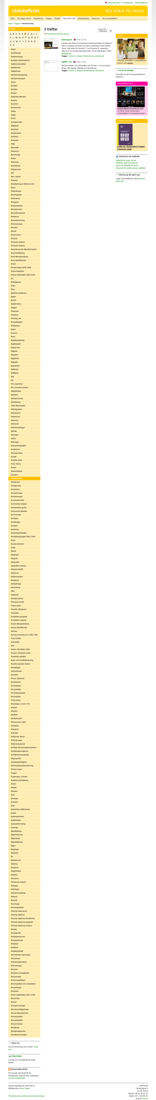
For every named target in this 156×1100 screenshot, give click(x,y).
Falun (13, 82)
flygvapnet (15, 366)
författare (14, 944)
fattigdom (15, 126)
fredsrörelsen (16, 671)
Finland (14, 238)
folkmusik (15, 424)
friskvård (14, 733)
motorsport (99, 56)
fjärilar (13, 300)
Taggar (49, 18)
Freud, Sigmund (17, 678)
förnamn (14, 969)
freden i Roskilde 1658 (20, 649)
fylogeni (14, 791)
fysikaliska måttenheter (20, 809)
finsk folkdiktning (18, 253)
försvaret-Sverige (18, 1006)
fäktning (14, 864)
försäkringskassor (18, 1031)
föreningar (15, 904)
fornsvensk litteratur (19, 511)
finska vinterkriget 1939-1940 (23, 275)
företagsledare (17, 940)
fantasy (14, 100)
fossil (13, 540)
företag (14, 929)
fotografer (15, 555)
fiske (13, 289)
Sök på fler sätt (69, 18)
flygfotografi (16, 344)
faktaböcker (16, 67)
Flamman (15, 311)
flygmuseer (15, 348)
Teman (57, 18)
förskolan (15, 991)
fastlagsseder (16, 122)
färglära (14, 875)
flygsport (14, 355)
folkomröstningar (18, 427)
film (12, 173)
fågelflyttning (16, 831)
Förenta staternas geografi (22, 922)
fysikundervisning (18, 824)
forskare (14, 526)
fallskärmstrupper (18, 78)
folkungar (15, 442)
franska (14, 631)
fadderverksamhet (18, 64)
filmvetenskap (16, 224)
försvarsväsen (17, 1024)
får (12, 857)
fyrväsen (14, 802)
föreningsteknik (17, 907)
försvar (14, 1002)
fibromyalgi (15, 155)
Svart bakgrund (141, 3)
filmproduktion (17, 206)
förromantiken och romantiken (23, 984)
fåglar (13, 846)
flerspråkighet (16, 322)
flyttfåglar (14, 373)
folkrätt (13, 431)
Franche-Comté (17, 602)
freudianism (16, 682)
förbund (14, 897)
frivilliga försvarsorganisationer (23, 747)
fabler (13, 49)
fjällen (13, 297)
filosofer (14, 227)
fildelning (15, 162)
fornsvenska (16, 515)
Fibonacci (15, 151)
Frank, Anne (16, 606)
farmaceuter (16, 108)
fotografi (14, 558)
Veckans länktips (126, 70)
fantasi (13, 93)
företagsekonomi (18, 937)
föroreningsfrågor (18, 980)
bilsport (80, 56)
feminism (14, 129)
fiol (12, 278)
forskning (15, 529)
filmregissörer (16, 209)
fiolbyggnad (16, 282)
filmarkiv (14, 180)
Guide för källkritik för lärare (127, 165)
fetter (13, 144)
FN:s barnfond (17, 384)
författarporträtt (17, 951)
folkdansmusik (17, 398)
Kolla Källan (16, 1056)
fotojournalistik (17, 569)
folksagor (15, 435)
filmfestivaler (16, 191)
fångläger (15, 849)
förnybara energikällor (20, 973)
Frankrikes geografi (19, 617)
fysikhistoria (16, 820)
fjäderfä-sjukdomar (19, 293)
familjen (14, 86)
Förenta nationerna (19, 911)
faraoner (14, 104)
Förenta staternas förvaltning (23, 918)
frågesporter (16, 758)
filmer (13, 188)
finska (13, 264)
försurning (15, 998)
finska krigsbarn (17, 271)
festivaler (14, 137)
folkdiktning (15, 402)
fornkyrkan (15, 489)
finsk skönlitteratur (18, 260)
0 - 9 (12, 45)
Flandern (14, 315)
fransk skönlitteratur (19, 627)
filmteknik (15, 217)
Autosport (67, 39)
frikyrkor (14, 711)
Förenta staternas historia (21, 926)
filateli (13, 158)
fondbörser (15, 449)
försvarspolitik (16, 1020)
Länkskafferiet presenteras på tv (130, 108)
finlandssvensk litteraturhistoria (24, 249)
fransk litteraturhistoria (20, 624)
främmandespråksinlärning (22, 766)
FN (12, 380)
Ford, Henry (16, 464)
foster (13, 548)
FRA (13, 591)
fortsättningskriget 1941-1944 (23, 537)
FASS (13, 118)
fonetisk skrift (16, 460)
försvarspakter (17, 1017)
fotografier (15, 562)
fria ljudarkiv (16, 689)
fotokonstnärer (17, 577)
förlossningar (16, 966)
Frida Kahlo (16, 700)
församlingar (16, 987)
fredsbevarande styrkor (20, 664)
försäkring (15, 1028)
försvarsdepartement (19, 1013)
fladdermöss (16, 304)
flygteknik (15, 358)
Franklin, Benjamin (19, 609)
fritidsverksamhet (18, 744)
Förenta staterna (18, 915)
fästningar (15, 889)
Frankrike (15, 613)
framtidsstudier (17, 598)
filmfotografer (16, 195)
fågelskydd (15, 838)
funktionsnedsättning (19, 780)
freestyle (14, 675)
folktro (13, 438)
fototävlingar (16, 584)
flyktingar (14, 369)
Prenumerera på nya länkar (57, 34)
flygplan (14, 351)
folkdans (14, 395)
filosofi (13, 231)
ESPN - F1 (67, 62)
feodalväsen (16, 133)
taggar (130, 63)
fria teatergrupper (18, 693)
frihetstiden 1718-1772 (20, 704)
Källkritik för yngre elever (126, 160)
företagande (16, 933)
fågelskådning (17, 842)
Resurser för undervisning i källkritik (130, 168)
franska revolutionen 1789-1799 (24, 635)
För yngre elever (24, 18)
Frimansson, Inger (18, 722)
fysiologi (14, 827)
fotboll (13, 551)
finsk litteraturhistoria (19, 257)
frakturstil (14, 595)
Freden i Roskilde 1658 (20, 653)
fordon (13, 467)
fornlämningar (17, 493)
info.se (145, 1099)
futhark (14, 787)
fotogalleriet (66, 54)
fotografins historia (18, 566)
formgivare (15, 482)
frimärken (15, 726)
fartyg (13, 111)
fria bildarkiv (16, 686)
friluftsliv (14, 715)
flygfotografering (17, 340)
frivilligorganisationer (19, 751)
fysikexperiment (17, 816)
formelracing (16, 478)
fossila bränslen (17, 544)
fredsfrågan (15, 668)
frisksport (14, 729)
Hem (13, 18)
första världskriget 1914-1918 (23, 995)
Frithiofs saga (16, 740)
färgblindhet (16, 871)
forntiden (14, 518)
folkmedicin (15, 413)
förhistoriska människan (21, 955)
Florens (14, 333)
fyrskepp (14, 798)
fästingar (14, 886)
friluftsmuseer (16, 718)
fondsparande (17, 453)
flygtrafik (14, 362)
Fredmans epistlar (18, 657)
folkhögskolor (16, 409)
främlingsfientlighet (19, 762)
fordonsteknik (16, 471)
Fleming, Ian (16, 318)
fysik (13, 806)
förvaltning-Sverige (19, 1035)
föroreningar (16, 977)
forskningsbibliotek (19, 533)
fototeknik (15, 580)
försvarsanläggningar (20, 1009)
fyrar (13, 795)
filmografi (15, 202)
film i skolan (16, 177)
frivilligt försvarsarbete (20, 755)
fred (12, 646)
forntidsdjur (15, 522)
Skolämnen (38, 18)
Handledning (83, 18)
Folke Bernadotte (18, 406)
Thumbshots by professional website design (26, 1096)
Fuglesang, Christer (19, 777)
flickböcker (15, 326)
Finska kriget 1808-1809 (21, 267)
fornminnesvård (17, 500)
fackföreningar (17, 57)
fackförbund (16, 53)
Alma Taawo (25, 1088)
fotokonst (14, 573)
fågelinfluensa (17, 835)
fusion (13, 784)
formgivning (16, 486)
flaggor (14, 308)
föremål (14, 900)
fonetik (13, 457)
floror (13, 337)
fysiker (13, 813)
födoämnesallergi (18, 893)
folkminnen (15, 417)
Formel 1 (14, 475)
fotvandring (15, 587)
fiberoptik (15, 148)
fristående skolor (18, 737)
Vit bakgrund (127, 3)
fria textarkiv (16, 697)
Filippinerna (16, 169)
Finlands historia (18, 242)
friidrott (14, 708)
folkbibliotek (16, 391)
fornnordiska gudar (19, 508)
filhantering (15, 166)
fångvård (14, 853)
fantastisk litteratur (18, 97)
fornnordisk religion (19, 504)
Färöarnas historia (18, 882)
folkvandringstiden (18, 446)
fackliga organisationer (20, 60)
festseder (15, 140)
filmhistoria (15, 198)
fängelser (15, 868)
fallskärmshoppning (19, 75)
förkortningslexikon (19, 962)
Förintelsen (15, 958)
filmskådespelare (18, 213)
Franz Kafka (16, 638)
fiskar (13, 286)
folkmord (14, 420)
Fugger (14, 773)
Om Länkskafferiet (109, 18)
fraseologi (15, 642)
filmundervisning (18, 220)
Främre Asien (16, 769)
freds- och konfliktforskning (22, 660)
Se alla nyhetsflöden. (17, 1078)
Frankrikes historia (18, 620)
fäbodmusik (16, 860)
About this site (114, 3)
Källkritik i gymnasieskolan (127, 163)
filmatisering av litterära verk (22, 184)
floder (13, 329)
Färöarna (15, 878)
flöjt (12, 377)
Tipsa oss (95, 18)
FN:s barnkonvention (19, 387)
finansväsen (16, 235)
